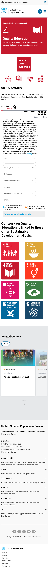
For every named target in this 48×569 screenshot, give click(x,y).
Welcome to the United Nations (16, 3)
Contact (4, 552)
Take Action (6, 478)
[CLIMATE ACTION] (36, 290)
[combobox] (19, 160)
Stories (4, 487)
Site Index (5, 563)
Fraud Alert (5, 558)
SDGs (3, 469)
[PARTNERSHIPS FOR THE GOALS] (36, 310)
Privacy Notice (6, 561)
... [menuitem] (6, 161)
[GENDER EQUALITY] (36, 270)
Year (6, 158)
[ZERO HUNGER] (36, 251)
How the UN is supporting (24, 63)
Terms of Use (6, 566)
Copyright (5, 555)
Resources (6, 498)
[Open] (32, 167)
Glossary (29, 154)
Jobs (3, 509)
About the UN (7, 458)
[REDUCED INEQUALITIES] (12, 290)
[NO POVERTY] (12, 251)
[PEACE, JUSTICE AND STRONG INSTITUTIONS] (12, 310)
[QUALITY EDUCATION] (12, 270)
